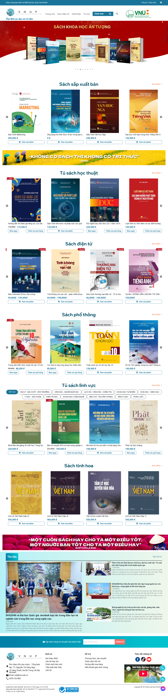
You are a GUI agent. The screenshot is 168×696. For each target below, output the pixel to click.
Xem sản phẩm (28, 142)
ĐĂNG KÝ (120, 642)
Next (161, 117)
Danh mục (99, 14)
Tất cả (12, 392)
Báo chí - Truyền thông (101, 397)
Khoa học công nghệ (73, 397)
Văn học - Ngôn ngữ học (66, 392)
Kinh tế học (52, 397)
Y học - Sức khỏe (33, 397)
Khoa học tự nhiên (126, 392)
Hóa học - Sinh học (149, 392)
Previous (7, 117)
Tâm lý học (123, 397)
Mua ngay (52, 231)
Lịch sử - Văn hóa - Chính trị (98, 392)
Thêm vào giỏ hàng (74, 231)
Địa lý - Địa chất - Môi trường (35, 392)
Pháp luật (138, 397)
